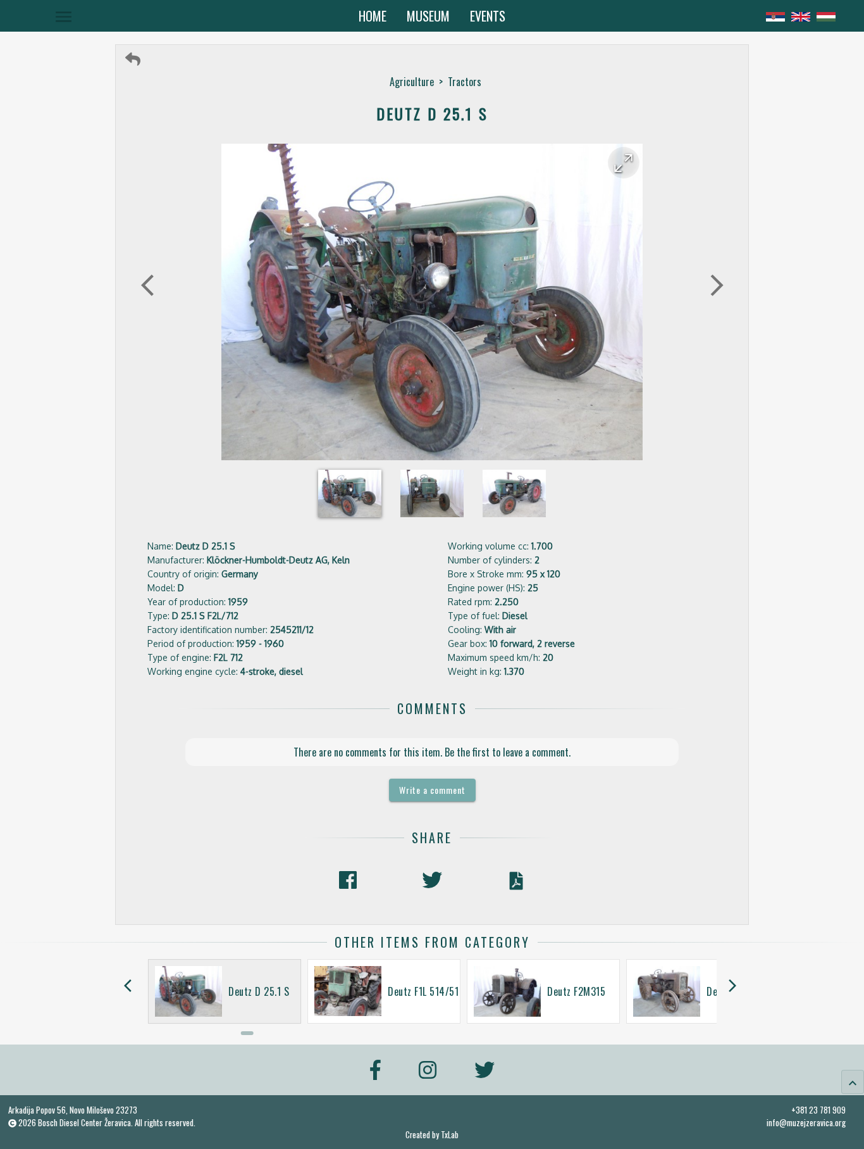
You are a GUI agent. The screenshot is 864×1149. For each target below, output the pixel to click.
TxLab (450, 1135)
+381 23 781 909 (818, 1109)
